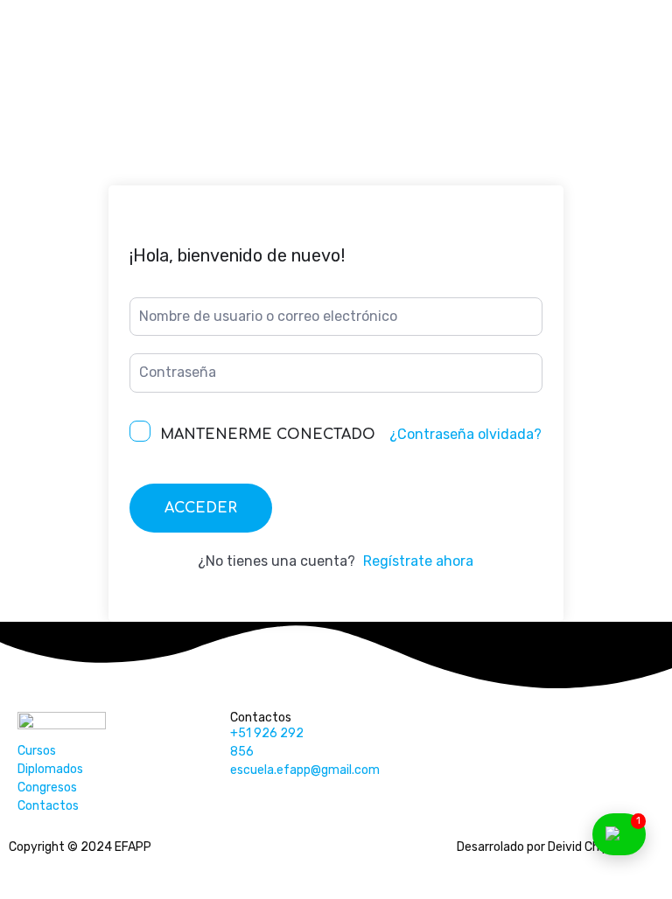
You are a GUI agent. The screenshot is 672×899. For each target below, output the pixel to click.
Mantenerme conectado (267, 435)
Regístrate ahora (418, 561)
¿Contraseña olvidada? (465, 434)
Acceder (200, 508)
